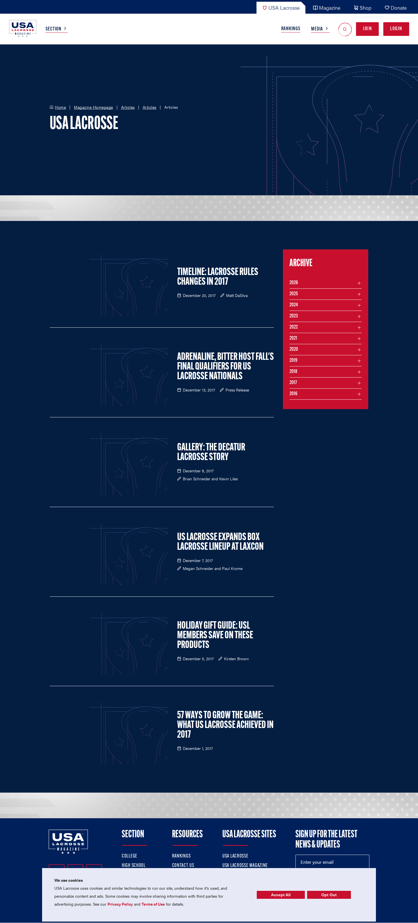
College (129, 856)
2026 (293, 283)
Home (60, 107)
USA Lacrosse (284, 7)
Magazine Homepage (93, 107)
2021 (293, 338)
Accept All (281, 895)
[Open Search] (345, 29)
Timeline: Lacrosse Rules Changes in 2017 (217, 277)
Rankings (291, 29)
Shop (365, 7)
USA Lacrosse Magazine (245, 865)
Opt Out (329, 895)
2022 (293, 327)
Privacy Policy (120, 904)
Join (367, 29)
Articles (128, 107)
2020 (293, 349)
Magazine (329, 7)
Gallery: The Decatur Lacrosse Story (211, 453)
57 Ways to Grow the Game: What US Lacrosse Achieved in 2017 (225, 725)
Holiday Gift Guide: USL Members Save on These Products (215, 636)
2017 (293, 382)
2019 (293, 360)
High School (134, 865)
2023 (293, 316)
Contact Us (183, 865)
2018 (293, 371)
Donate (399, 7)
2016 (293, 394)
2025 (293, 294)
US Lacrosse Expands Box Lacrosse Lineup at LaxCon (220, 542)
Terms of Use (153, 904)
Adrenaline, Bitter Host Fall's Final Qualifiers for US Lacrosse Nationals (225, 367)
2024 (293, 305)
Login (396, 29)
